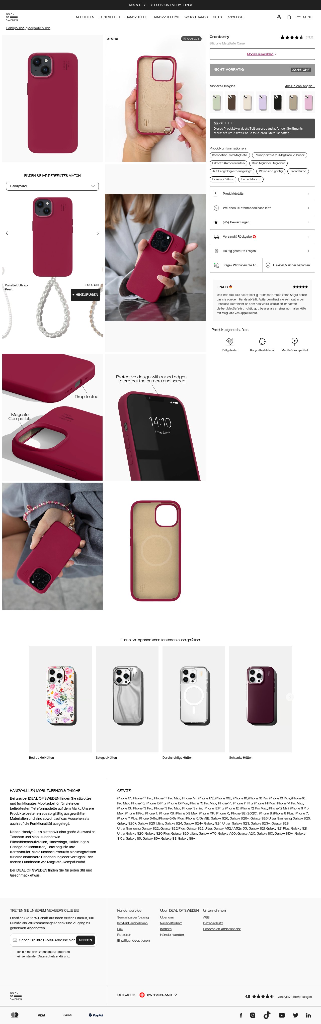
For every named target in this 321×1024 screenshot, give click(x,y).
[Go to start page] (12, 17)
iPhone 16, (240, 798)
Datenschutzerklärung (53, 956)
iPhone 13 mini (192, 808)
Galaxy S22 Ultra (199, 828)
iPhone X (222, 813)
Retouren (124, 935)
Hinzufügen (85, 294)
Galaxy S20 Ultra (184, 833)
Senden (85, 940)
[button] (278, 996)
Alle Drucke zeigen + (300, 86)
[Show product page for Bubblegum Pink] (308, 102)
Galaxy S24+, (194, 823)
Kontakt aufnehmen (132, 923)
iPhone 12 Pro (213, 808)
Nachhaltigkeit (171, 923)
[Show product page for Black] (277, 102)
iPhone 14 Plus (264, 803)
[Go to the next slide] (98, 233)
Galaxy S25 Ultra (150, 823)
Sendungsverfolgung (133, 917)
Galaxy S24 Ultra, (217, 823)
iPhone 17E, (206, 798)
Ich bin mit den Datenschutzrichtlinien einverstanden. (43, 954)
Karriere (166, 929)
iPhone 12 (232, 808)
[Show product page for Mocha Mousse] (231, 102)
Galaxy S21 (257, 828)
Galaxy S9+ (151, 838)
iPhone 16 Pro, (258, 798)
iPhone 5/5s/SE (197, 818)
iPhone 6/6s (148, 818)
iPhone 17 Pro (142, 798)
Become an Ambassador (222, 929)
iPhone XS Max (186, 813)
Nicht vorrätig (262, 70)
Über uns (167, 917)
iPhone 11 (151, 813)
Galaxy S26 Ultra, (264, 818)
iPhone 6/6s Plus (171, 818)
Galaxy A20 (246, 833)
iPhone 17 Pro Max (167, 798)
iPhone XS (166, 813)
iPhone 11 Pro (134, 813)
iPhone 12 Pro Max (253, 808)
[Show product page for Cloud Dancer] (247, 102)
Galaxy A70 (208, 833)
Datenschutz (213, 923)
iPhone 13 (124, 808)
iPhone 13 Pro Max (167, 808)
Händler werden (172, 935)
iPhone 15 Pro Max (203, 803)
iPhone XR (206, 813)
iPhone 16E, (223, 798)
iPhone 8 (265, 813)
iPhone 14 (224, 803)
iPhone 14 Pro (243, 803)
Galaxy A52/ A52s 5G (230, 828)
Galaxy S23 (240, 823)
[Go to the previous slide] (7, 233)
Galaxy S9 (133, 838)
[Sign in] (279, 17)
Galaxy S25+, (127, 823)
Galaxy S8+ (186, 838)
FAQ (120, 929)
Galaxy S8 (169, 838)
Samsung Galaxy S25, (294, 818)
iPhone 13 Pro (142, 808)
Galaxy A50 (227, 833)
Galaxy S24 (173, 823)
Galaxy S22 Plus (172, 828)
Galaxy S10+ (284, 833)
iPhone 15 (137, 803)
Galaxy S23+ (260, 823)
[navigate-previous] (290, 697)
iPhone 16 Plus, (280, 798)
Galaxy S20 (135, 833)
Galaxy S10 (265, 833)
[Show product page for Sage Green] (216, 102)
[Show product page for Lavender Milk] (262, 102)
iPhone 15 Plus (177, 803)
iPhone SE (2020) (244, 813)
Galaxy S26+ (239, 818)
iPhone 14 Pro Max (290, 803)
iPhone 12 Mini (278, 808)
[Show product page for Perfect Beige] (293, 102)
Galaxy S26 (219, 818)
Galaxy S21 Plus (278, 828)
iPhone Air (189, 798)
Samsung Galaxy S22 (142, 828)
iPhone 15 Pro (155, 803)
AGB (206, 917)
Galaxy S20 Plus (157, 833)
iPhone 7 (301, 813)
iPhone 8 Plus (283, 813)
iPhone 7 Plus (127, 818)
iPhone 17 (124, 798)
